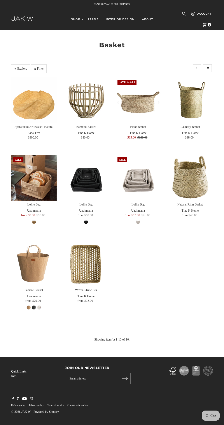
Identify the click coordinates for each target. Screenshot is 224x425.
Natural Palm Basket (190, 204)
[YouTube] (24, 399)
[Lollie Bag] (34, 178)
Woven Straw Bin (86, 290)
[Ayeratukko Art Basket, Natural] (34, 100)
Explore (22, 68)
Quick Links (18, 371)
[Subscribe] (125, 378)
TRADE (93, 19)
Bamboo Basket (86, 126)
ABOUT (147, 19)
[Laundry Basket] (190, 100)
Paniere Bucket (33, 290)
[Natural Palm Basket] (190, 178)
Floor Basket (138, 126)
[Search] (184, 13)
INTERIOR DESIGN (120, 19)
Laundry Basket (190, 126)
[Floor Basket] (138, 100)
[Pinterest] (18, 399)
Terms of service (55, 405)
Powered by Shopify (46, 411)
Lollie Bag (33, 204)
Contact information (77, 405)
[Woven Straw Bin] (86, 263)
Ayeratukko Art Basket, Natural (33, 126)
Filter (40, 68)
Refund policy (18, 405)
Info (13, 376)
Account (204, 13)
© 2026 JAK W (21, 411)
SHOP (75, 19)
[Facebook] (13, 399)
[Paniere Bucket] (34, 263)
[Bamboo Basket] (86, 100)
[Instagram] (31, 399)
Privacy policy (36, 405)
